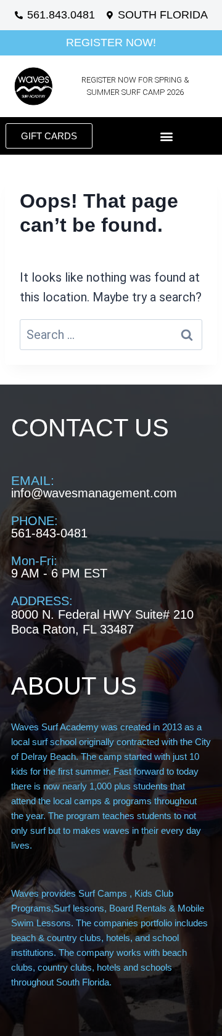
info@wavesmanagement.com (94, 493)
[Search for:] (111, 334)
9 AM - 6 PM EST (59, 573)
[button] (167, 136)
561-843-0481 (49, 533)
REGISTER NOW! (111, 42)
